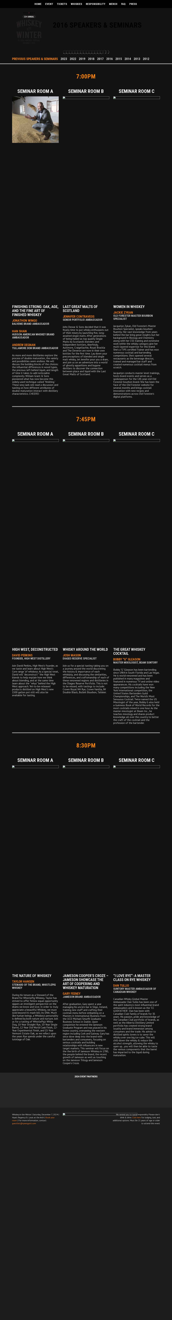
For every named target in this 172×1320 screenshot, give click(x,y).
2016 (109, 59)
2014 (128, 59)
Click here (136, 1117)
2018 (91, 59)
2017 (100, 59)
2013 (137, 59)
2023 (64, 59)
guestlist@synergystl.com (24, 1123)
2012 (146, 59)
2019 (82, 59)
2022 (73, 59)
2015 (118, 59)
